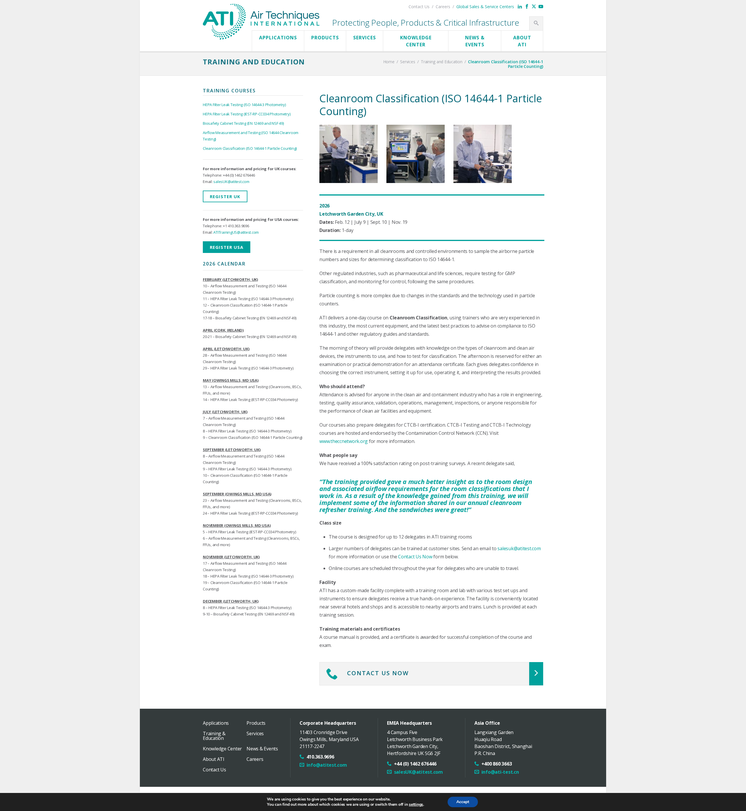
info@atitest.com (327, 765)
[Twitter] (534, 6)
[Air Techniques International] (261, 10)
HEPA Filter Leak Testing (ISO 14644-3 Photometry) (244, 104)
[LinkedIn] (520, 6)
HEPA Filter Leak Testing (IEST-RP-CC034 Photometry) (246, 114)
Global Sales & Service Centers (485, 6)
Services (364, 37)
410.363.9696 (320, 757)
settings (416, 804)
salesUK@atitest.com (231, 181)
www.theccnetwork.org (343, 441)
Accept (462, 802)
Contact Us (419, 6)
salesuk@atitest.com (519, 548)
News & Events (475, 41)
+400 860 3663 (496, 764)
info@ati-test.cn (500, 772)
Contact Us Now (415, 556)
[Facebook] (527, 6)
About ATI (522, 41)
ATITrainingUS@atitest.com (236, 232)
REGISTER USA (226, 247)
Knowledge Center (416, 41)
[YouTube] (541, 6)
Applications (278, 37)
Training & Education (214, 735)
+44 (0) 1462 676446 (415, 764)
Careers (443, 6)
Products (325, 37)
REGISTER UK (225, 196)
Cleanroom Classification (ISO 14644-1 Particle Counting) (250, 148)
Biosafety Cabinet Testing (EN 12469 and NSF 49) (243, 123)
